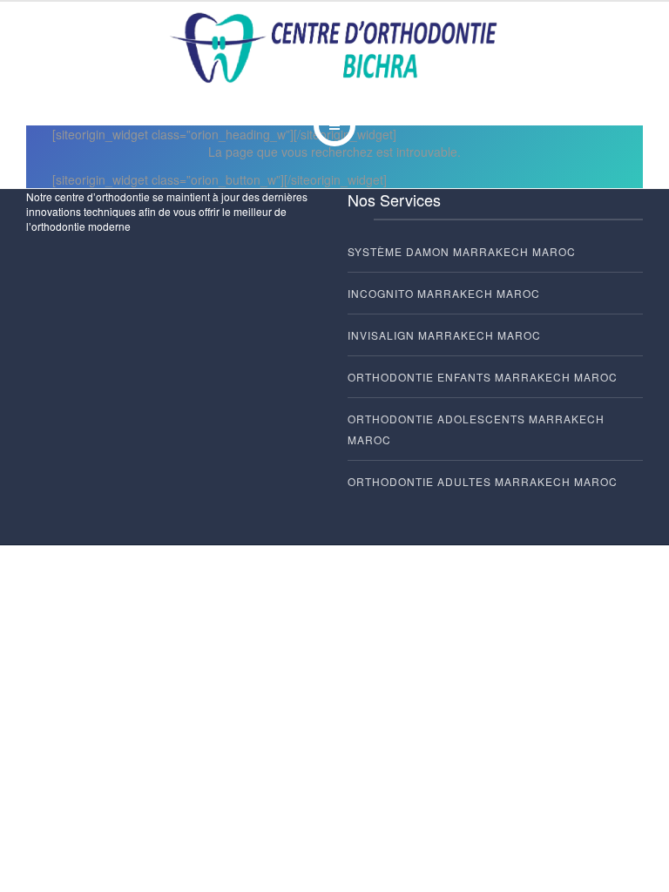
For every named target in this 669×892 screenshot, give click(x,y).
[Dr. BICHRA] (335, 49)
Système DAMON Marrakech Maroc (462, 251)
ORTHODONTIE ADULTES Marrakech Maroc (483, 481)
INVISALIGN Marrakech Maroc (444, 335)
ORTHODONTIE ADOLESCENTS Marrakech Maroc (476, 429)
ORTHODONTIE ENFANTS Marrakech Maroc (483, 376)
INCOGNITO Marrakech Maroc (444, 293)
